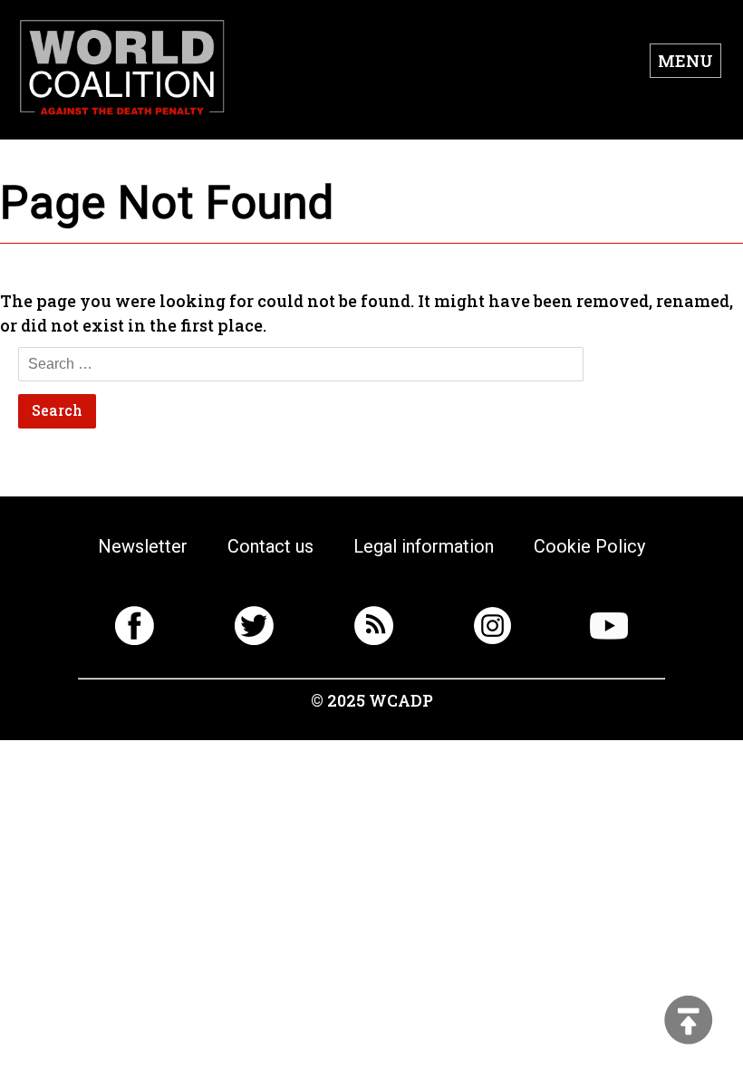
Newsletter (143, 546)
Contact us (270, 546)
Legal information (423, 546)
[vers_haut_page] (688, 1021)
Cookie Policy (589, 546)
